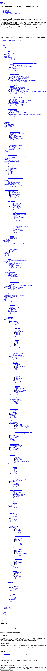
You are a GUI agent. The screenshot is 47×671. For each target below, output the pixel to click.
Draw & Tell (15, 588)
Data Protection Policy (12, 155)
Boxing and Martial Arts (15, 244)
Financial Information (9, 127)
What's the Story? (13, 497)
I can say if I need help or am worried (20, 220)
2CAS (14, 594)
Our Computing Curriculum (13, 94)
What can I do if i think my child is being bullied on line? (21, 285)
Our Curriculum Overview (13, 59)
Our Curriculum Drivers (12, 58)
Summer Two (17, 330)
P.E (13, 228)
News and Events (6, 240)
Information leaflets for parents (14, 182)
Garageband (15, 598)
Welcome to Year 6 (14, 525)
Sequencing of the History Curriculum (17, 101)
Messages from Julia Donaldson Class (20, 212)
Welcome (7, 47)
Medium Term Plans (14, 395)
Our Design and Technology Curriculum (16, 90)
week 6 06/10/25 (18, 534)
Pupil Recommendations (12, 311)
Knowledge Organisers (14, 397)
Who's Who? (10, 129)
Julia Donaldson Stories (14, 302)
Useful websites (13, 199)
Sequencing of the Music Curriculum (17, 87)
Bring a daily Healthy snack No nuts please (23, 432)
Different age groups (12, 273)
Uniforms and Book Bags (18, 227)
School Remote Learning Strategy (11, 296)
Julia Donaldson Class (17, 203)
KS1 (11, 590)
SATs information (13, 580)
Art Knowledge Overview (15, 82)
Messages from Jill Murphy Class (19, 214)
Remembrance (18, 371)
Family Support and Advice (10, 270)
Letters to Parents (16, 474)
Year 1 (9, 434)
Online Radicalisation (14, 282)
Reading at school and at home (16, 490)
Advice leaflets (13, 279)
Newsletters (7, 254)
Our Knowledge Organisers (18, 323)
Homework (12, 450)
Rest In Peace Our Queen (18, 418)
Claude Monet (13, 439)
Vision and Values (8, 48)
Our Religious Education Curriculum (15, 116)
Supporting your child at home (16, 445)
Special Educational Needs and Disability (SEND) (15, 187)
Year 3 (9, 451)
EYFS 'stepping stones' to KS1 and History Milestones (20, 100)
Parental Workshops (14, 478)
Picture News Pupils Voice (18, 424)
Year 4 (9, 463)
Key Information (6, 10)
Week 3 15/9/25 (18, 531)
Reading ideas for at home (18, 495)
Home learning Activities (15, 399)
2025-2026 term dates (17, 235)
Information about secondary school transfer (16, 185)
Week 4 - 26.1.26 (18, 551)
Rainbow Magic (13, 303)
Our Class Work (18, 458)
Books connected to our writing (19, 494)
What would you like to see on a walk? (22, 426)
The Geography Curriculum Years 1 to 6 (18, 108)
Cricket (11, 245)
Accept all (7, 632)
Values (9, 52)
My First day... (15, 360)
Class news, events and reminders (19, 429)
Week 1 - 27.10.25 (18, 538)
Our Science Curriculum (12, 75)
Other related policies (12, 157)
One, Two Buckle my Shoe (18, 353)
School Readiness (13, 195)
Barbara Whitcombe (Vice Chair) (16, 138)
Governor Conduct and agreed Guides (15, 148)
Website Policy (6, 614)
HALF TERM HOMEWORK (21, 553)
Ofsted (6, 159)
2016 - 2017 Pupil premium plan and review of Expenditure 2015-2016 (21, 176)
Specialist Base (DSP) (9, 125)
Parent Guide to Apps (12, 283)
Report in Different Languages (14, 160)
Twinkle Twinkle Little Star (18, 351)
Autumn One (17, 324)
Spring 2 (16, 343)
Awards (16, 460)
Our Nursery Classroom (15, 192)
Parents (4, 256)
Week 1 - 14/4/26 (18, 562)
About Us (5, 46)
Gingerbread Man (18, 381)
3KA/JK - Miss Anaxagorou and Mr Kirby (21, 461)
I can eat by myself (16, 218)
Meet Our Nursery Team (15, 193)
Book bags (15, 412)
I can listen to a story (17, 222)
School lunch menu (16, 233)
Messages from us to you (15, 210)
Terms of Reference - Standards (16, 144)
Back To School (13, 308)
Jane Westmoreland (14, 137)
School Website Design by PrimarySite (10, 617)
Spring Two (17, 328)
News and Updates (11, 147)
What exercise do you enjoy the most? (22, 427)
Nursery (9, 320)
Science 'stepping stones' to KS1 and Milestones (19, 76)
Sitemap (4, 612)
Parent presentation (11, 181)
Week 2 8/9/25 (18, 530)
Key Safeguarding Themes (15, 72)
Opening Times (8, 293)
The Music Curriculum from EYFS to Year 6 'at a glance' (21, 89)
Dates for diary (11, 242)
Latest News (7, 252)
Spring (16, 382)
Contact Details (8, 54)
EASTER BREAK (19, 560)
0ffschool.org (12, 599)
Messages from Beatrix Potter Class (19, 213)
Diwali (16, 367)
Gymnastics (12, 250)
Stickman (17, 387)
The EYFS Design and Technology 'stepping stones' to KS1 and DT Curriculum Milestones (28, 91)
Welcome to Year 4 (14, 464)
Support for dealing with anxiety (14, 288)
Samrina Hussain (13, 141)
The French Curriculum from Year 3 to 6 (18, 112)
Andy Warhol (13, 440)
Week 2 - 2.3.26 (18, 556)
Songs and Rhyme (13, 237)
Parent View (7, 294)
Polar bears (17, 377)
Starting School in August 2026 (11, 190)
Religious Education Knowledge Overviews (18, 120)
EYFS (11, 587)
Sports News (7, 241)
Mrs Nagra (15, 571)
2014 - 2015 (10, 174)
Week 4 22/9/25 (18, 532)
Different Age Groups (12, 275)
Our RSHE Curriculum (12, 70)
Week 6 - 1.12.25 (18, 543)
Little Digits (15, 589)
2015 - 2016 (10, 175)
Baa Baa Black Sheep (17, 349)
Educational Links (8, 606)
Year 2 (9, 443)
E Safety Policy (11, 264)
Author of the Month (12, 309)
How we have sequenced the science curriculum (19, 77)
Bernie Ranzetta (13, 134)
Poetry (14, 491)
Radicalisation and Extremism (13, 265)
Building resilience (11, 290)
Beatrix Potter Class (16, 204)
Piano (14, 584)
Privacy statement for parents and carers (15, 153)
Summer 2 (17, 345)
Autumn (16, 369)
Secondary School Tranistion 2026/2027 (13, 184)
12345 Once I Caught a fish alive (19, 348)
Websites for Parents (12, 277)
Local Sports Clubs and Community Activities (17, 243)
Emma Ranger (13, 139)
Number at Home (13, 449)
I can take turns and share (18, 219)
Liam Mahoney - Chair (14, 130)
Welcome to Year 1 (14, 435)
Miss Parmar (15, 566)
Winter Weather (18, 376)
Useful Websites (13, 238)
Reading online (16, 496)
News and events (13, 522)
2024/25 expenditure (12, 163)
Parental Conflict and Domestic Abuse (15, 267)
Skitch (14, 585)
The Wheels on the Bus (17, 355)
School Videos (8, 608)
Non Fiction (12, 305)
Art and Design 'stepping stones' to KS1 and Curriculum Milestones (23, 80)
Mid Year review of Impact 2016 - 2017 (15, 178)
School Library (16, 231)
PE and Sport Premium (9, 162)
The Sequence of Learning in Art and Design (11, 13)
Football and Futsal (14, 249)
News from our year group (15, 398)
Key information (13, 197)
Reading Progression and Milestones (20, 65)
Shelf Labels (10, 310)
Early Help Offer (8, 126)
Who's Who (7, 55)
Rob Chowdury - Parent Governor (17, 133)
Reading (12, 64)
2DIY (14, 596)
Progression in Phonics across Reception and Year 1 (23, 66)
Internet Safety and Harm (10, 272)
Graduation (17, 392)
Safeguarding (10, 167)
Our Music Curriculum (12, 83)
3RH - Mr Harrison (16, 462)
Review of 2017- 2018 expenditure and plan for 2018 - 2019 (19, 179)
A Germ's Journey (16, 401)
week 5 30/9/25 (18, 533)
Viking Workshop (16, 486)
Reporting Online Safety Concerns (12, 161)
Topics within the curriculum (13, 183)
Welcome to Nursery (14, 321)
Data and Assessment (9, 124)
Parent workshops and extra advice (17, 520)
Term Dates (7, 239)
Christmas (17, 374)
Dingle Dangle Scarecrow (18, 352)
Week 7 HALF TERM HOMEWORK (22, 536)
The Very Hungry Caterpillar (20, 390)
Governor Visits (11, 149)
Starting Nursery (11, 191)
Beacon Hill (15, 487)
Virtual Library (11, 301)
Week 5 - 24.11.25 (18, 542)
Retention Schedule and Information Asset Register (18, 156)
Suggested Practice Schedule (18, 475)
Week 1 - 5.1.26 (18, 548)
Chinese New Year (18, 378)
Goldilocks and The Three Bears (21, 366)
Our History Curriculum (12, 99)
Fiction (11, 306)
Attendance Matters (9, 257)
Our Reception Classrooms (15, 206)
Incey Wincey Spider (17, 347)
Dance (11, 248)
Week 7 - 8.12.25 (18, 544)
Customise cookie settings (15, 632)
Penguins (17, 379)
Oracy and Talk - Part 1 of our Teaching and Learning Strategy (25, 63)
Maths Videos (13, 579)
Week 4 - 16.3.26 (18, 559)
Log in (1, 2)
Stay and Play (15, 358)
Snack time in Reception (17, 229)
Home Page (2, 3)
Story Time (15, 493)
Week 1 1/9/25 (18, 529)
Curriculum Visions (9, 318)
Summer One (17, 329)
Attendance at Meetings (14, 146)
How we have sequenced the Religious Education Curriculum (22, 118)
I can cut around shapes (17, 221)
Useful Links (7, 298)
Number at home (13, 413)
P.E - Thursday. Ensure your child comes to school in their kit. (27, 433)
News (11, 456)
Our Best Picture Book (14, 444)
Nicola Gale (12, 140)
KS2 (11, 595)
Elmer (16, 372)
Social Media (10, 278)
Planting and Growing (19, 388)
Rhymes (16, 365)
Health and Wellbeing (14, 307)
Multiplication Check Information (16, 473)
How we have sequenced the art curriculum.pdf (12, 40)
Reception (10, 393)
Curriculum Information (14, 322)
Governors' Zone (8, 150)
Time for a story (16, 405)
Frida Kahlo (12, 441)
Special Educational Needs (13, 166)
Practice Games (16, 476)
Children (4, 299)
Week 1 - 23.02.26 (18, 555)
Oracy (11, 62)
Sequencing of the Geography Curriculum (18, 105)
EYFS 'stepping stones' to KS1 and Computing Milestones (21, 95)
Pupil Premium (8, 170)
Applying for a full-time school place (17, 356)
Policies (6, 164)
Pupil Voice (7, 607)
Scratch (14, 597)
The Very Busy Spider (19, 391)
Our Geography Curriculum (13, 103)
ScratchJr (14, 593)
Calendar (7, 253)
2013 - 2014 (10, 173)
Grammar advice (13, 521)
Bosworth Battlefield (17, 485)
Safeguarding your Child (10, 262)
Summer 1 (17, 344)
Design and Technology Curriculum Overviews (19, 93)
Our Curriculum (6, 11)
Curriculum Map (13, 71)
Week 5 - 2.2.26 (18, 552)
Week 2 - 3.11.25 (18, 539)
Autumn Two (17, 325)
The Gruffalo (17, 386)
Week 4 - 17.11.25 (18, 541)
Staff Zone (7, 189)
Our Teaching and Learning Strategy (12, 121)
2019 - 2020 (10, 171)
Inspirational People (16, 428)
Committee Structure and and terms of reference (17, 143)
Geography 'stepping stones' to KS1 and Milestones (20, 104)
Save (11, 669)
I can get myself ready (17, 216)
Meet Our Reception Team (15, 202)
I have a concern (8, 271)
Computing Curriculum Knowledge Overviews (19, 98)
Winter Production (13, 489)
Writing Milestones (16, 68)
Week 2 (16, 563)
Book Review (13, 313)
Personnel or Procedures (12, 168)
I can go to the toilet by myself (18, 217)
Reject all (2, 632)
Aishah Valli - (13, 135)
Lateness (9, 259)
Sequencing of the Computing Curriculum (18, 97)
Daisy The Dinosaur (17, 591)
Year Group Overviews (14, 74)
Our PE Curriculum (11, 113)
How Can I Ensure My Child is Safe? (17, 280)
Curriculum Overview (14, 394)
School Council (8, 605)
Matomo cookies (7, 654)
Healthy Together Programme (18, 232)
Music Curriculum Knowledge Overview (18, 88)
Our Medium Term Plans (17, 339)
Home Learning (13, 346)
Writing (11, 67)
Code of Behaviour (9, 268)
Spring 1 (16, 342)
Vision (9, 51)
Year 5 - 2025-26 (11, 505)
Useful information (14, 409)
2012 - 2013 (10, 172)
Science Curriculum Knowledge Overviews (18, 78)
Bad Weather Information (10, 261)
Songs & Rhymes (16, 402)
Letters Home (8, 255)
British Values (8, 123)
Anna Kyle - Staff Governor (15, 136)
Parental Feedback (11, 53)
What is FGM (10, 266)
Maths (14, 406)
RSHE (6, 180)
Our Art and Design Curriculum (9, 12)
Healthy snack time (16, 410)
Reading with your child (17, 480)
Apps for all (12, 583)
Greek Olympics (16, 484)
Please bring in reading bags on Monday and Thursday (25, 430)
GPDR (6, 151)
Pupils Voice (12, 420)
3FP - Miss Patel (16, 457)
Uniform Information (9, 297)
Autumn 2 (17, 341)
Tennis (11, 247)
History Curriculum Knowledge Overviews (18, 102)
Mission (9, 49)
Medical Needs (8, 158)
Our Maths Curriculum (12, 69)
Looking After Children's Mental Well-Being (14, 287)
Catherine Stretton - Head (15, 132)
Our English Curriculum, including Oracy (16, 60)
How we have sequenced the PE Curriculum (18, 115)
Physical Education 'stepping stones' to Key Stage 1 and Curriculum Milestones (25, 114)
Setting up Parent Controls (13, 276)
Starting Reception (11, 201)
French (9, 600)
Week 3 (16, 550)
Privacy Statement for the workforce (15, 152)
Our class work (18, 567)
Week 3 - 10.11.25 (18, 540)
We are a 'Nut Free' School (18, 230)
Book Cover (12, 312)
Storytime (12, 198)
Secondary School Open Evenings (14, 186)
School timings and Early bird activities (20, 226)
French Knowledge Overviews (16, 111)
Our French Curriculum (12, 109)
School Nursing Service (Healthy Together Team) (15, 295)
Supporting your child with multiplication (21, 479)
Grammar (14, 517)
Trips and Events (18, 459)
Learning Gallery (13, 362)
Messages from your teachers (15, 196)
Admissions (7, 122)
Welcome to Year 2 (14, 447)
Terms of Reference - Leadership (16, 145)
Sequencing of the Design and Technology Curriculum (20, 92)
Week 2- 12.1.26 (18, 549)
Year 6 (9, 524)
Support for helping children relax (14, 289)
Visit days (15, 359)
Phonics (14, 407)
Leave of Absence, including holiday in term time (17, 260)
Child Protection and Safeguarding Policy (16, 263)
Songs (16, 403)
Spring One (17, 326)
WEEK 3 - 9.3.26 (18, 557)
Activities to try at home (15, 194)
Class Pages (7, 319)
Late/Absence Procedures (10, 286)
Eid (16, 384)
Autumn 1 (17, 340)
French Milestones (13, 110)
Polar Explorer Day (16, 483)
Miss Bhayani (15, 575)
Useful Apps (12, 415)
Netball (11, 251)
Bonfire (16, 370)
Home (4, 9)
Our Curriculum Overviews (18, 331)
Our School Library (9, 300)
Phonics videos (11, 603)
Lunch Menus (8, 291)
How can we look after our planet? (22, 425)
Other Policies (10, 169)
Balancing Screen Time (12, 274)
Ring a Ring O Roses (17, 354)
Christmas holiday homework (21, 545)
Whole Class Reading (17, 492)
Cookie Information (7, 613)
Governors (7, 128)
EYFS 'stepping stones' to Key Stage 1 (17, 117)
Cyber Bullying (11, 284)
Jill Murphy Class (16, 205)
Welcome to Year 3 (14, 452)
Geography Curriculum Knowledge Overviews (19, 106)
